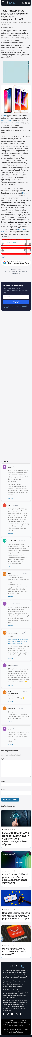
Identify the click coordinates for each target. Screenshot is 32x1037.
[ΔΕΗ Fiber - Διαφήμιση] (16, 72)
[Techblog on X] (16, 1013)
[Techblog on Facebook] (3, 1013)
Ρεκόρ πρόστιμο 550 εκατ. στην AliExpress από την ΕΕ (14, 951)
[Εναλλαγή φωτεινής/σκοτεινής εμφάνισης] (26, 3)
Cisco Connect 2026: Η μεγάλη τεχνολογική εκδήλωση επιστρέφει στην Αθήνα (15, 878)
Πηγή (3, 257)
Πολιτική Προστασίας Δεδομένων (19, 1020)
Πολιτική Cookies (9, 1022)
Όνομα (3, 781)
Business (5, 27)
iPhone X (25, 193)
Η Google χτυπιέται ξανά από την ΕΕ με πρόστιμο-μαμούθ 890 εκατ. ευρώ (16, 915)
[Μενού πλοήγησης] (29, 3)
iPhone (11, 27)
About (14, 1029)
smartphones (6, 120)
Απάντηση (10, 498)
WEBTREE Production (22, 1029)
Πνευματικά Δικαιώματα (17, 1024)
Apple (5, 116)
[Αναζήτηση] (23, 3)
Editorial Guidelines (18, 1025)
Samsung (7, 123)
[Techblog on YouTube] (12, 1013)
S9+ (2, 232)
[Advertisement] (16, 386)
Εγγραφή (16, 302)
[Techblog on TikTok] (21, 1013)
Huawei (16, 123)
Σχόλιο (3, 759)
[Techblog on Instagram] (7, 1013)
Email (3, 790)
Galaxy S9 (21, 229)
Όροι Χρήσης (7, 1020)
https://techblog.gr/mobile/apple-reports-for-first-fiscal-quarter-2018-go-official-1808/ (18, 641)
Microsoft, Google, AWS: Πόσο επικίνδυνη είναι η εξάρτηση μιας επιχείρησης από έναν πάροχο (15, 838)
